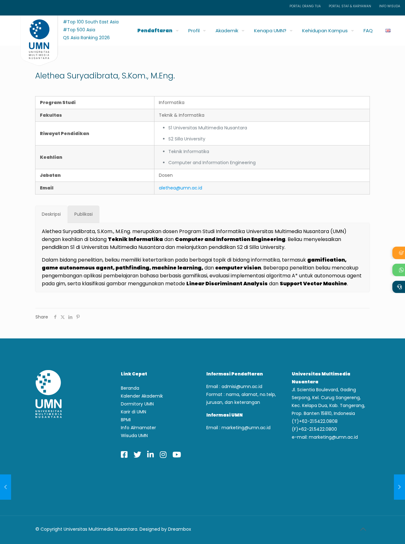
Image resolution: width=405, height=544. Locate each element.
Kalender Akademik (142, 396)
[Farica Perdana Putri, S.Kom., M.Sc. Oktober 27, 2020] (5, 487)
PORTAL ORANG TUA (305, 6)
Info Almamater (138, 427)
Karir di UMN (133, 412)
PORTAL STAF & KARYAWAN (350, 6)
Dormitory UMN (137, 404)
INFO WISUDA (389, 6)
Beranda (130, 388)
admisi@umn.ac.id (241, 386)
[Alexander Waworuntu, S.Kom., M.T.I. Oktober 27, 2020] (399, 487)
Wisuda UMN (134, 435)
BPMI (126, 420)
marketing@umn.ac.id (246, 427)
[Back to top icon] (363, 529)
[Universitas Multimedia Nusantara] (33, 28)
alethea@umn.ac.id (180, 188)
